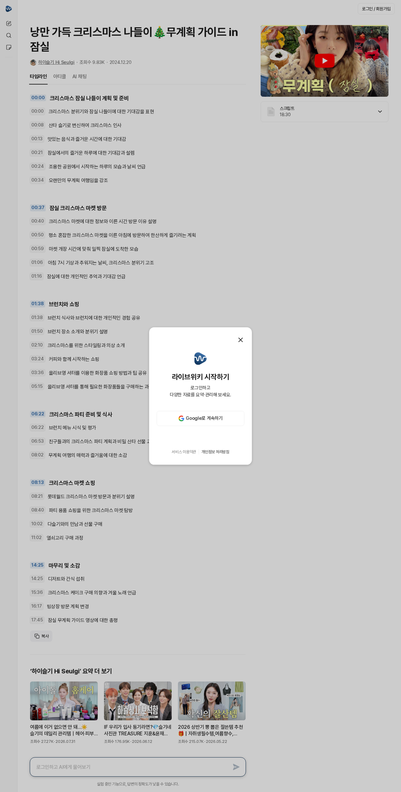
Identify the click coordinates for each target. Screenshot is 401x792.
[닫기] (240, 340)
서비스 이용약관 (184, 452)
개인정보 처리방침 (215, 452)
